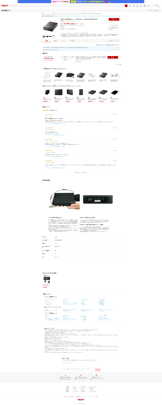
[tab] (47, 40)
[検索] (126, 5)
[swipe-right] (120, 76)
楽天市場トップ (44, 13)
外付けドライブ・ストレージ (61, 13)
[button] (134, 5)
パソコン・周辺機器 (51, 13)
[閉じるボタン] (120, 16)
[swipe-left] (42, 76)
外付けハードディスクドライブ (72, 13)
